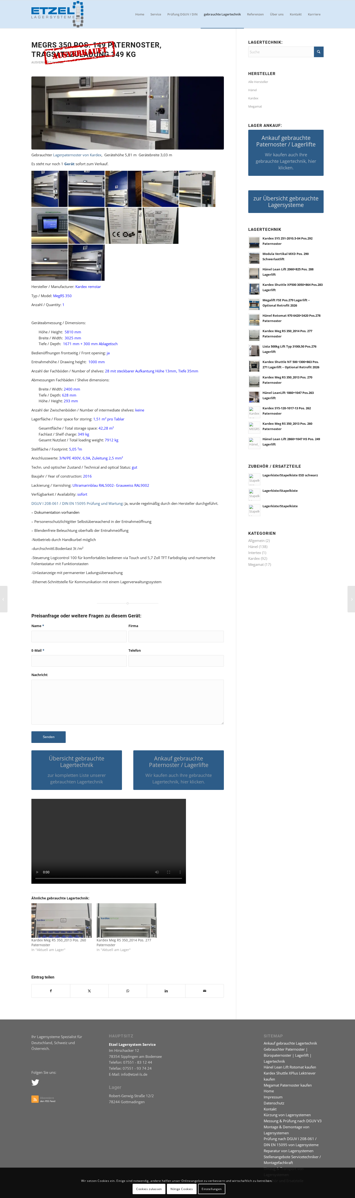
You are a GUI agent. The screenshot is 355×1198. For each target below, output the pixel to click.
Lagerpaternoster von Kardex (77, 154)
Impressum (273, 1097)
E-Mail (37, 650)
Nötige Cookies (181, 1189)
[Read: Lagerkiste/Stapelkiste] (254, 495)
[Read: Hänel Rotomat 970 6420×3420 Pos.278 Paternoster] (254, 320)
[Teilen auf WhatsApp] (128, 991)
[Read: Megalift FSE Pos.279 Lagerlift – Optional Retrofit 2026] (254, 304)
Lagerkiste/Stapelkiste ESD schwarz (290, 475)
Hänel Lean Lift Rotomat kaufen (290, 1067)
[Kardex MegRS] (127, 113)
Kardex (253, 98)
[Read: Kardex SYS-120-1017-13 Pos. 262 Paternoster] (254, 412)
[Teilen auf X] (89, 991)
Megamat (255, 106)
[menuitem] (139, 14)
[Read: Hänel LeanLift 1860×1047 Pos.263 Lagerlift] (254, 397)
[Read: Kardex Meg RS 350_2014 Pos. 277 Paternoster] (254, 335)
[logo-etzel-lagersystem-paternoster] (57, 14)
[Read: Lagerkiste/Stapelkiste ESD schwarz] (254, 479)
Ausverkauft (41, 62)
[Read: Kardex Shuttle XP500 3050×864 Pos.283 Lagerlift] (254, 289)
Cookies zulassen (149, 1189)
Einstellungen (212, 1189)
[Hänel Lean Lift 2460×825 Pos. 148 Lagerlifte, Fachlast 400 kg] (3, 599)
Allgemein (256, 540)
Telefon (134, 650)
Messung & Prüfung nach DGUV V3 (293, 1120)
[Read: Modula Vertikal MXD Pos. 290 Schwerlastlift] (254, 258)
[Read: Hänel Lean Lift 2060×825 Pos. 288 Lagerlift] (254, 273)
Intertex (254, 552)
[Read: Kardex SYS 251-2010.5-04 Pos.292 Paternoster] (254, 242)
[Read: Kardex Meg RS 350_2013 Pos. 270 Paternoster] (254, 381)
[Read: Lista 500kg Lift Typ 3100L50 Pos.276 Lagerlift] (254, 350)
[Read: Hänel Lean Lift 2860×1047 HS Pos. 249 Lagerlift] (254, 443)
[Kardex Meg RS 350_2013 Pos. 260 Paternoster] (61, 920)
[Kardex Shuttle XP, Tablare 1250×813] (351, 599)
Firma (133, 625)
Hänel (252, 90)
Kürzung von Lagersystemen (287, 1114)
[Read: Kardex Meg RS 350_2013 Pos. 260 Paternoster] (254, 428)
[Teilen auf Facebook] (51, 991)
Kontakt (270, 1109)
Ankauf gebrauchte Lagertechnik (290, 1043)
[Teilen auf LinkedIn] (166, 991)
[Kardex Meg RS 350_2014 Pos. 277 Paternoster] (127, 920)
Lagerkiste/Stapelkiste (280, 490)
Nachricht (39, 674)
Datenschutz (274, 1103)
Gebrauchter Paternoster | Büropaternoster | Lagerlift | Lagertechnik (288, 1055)
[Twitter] (35, 1082)
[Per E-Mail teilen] (204, 991)
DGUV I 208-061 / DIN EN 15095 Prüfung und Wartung (77, 503)
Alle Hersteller (258, 82)
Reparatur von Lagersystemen (288, 1150)
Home (269, 1090)
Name (37, 625)
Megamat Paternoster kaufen (288, 1085)
